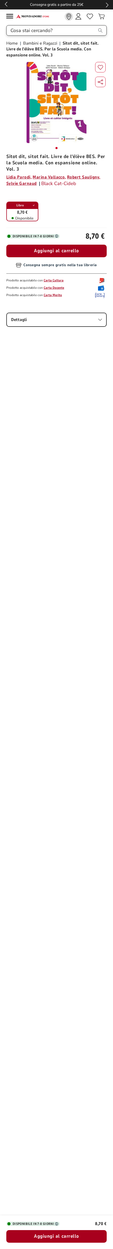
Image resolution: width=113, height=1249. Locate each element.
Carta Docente (54, 288)
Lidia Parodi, (19, 177)
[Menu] (11, 17)
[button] (100, 82)
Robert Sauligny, (83, 177)
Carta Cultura (54, 280)
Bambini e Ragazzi (40, 43)
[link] (69, 16)
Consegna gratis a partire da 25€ (56, 4)
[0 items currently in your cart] (101, 16)
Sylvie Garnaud (21, 183)
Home (12, 43)
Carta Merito (53, 295)
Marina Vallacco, (49, 177)
